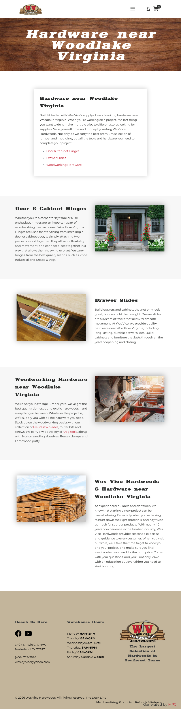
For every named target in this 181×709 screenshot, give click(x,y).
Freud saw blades (45, 427)
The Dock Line (96, 697)
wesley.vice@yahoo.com (32, 662)
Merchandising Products (114, 702)
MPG (172, 704)
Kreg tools (70, 431)
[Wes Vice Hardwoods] (30, 9)
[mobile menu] (133, 9)
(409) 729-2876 (25, 657)
